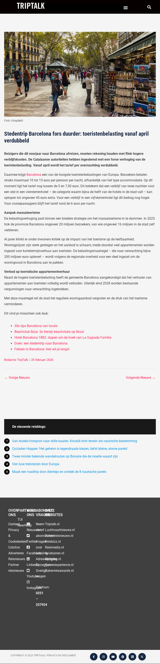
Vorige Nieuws (17, 378)
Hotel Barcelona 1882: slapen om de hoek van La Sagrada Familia (62, 337)
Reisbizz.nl (53, 541)
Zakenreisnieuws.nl (59, 536)
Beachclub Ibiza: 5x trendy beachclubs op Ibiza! (49, 332)
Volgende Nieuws (140, 378)
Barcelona (33, 175)
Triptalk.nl (52, 524)
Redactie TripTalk (16, 360)
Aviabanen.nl (54, 553)
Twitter (32, 541)
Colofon (14, 547)
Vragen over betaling (42, 547)
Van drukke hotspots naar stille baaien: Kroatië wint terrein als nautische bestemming (74, 441)
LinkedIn (33, 565)
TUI (20, 519)
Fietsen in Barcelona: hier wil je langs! (41, 349)
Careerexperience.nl (59, 565)
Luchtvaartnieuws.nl (60, 530)
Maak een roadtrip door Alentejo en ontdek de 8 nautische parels (59, 472)
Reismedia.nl (54, 547)
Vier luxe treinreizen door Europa (35, 464)
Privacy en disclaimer (61, 655)
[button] (125, 7)
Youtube (33, 576)
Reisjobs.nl (53, 559)
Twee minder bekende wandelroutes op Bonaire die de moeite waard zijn (65, 456)
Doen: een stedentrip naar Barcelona (41, 343)
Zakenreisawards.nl (59, 571)
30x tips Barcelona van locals (36, 326)
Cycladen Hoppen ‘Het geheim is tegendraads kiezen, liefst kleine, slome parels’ (70, 449)
